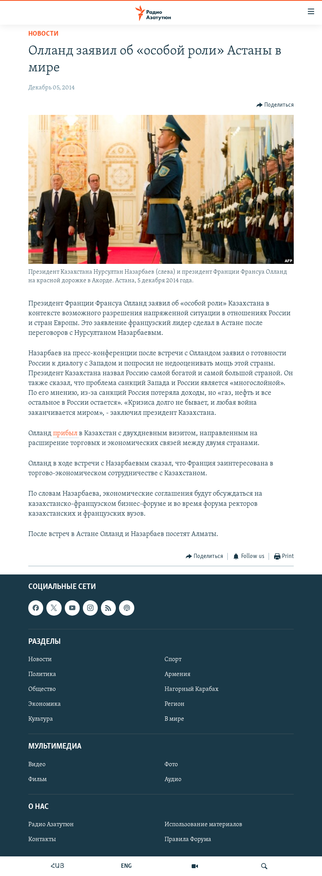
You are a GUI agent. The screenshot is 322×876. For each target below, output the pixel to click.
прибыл (66, 433)
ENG (126, 866)
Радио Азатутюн (51, 824)
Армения (177, 674)
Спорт (173, 659)
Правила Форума (188, 839)
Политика (42, 674)
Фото (171, 764)
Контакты (42, 839)
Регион (175, 704)
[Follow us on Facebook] (35, 607)
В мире (174, 719)
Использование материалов (203, 824)
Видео (37, 764)
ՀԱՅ (57, 866)
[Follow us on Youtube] (72, 607)
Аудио (173, 779)
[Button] (275, 105)
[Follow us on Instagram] (90, 607)
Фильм (37, 779)
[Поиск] (264, 866)
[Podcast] (126, 607)
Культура (40, 719)
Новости (43, 34)
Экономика (44, 704)
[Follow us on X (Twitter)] (53, 607)
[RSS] (108, 607)
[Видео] (195, 866)
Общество (42, 689)
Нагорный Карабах (191, 689)
